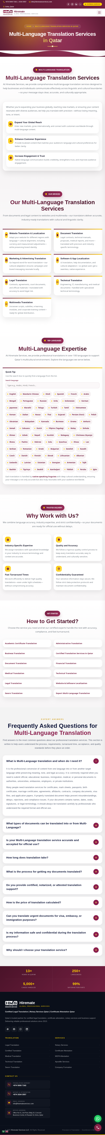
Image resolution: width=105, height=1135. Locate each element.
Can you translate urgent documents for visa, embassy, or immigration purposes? (51, 917)
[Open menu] (99, 12)
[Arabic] (3, 1131)
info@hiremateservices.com (41, 2)
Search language (12, 380)
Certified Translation (27, 1051)
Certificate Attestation (77, 1051)
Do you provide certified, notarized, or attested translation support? (51, 887)
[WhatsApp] (80, 4)
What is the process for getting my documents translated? (51, 871)
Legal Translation (27, 1045)
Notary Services (77, 1045)
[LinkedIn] (76, 4)
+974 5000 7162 (19, 1085)
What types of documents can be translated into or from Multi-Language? (51, 825)
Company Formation (77, 1067)
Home (29, 26)
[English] (7, 1131)
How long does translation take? (51, 857)
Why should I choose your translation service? (51, 950)
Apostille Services (77, 1062)
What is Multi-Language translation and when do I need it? (51, 761)
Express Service (93, 4)
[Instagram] (72, 4)
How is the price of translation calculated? (51, 902)
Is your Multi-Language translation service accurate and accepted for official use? (51, 842)
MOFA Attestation (77, 1056)
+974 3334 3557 (19, 1094)
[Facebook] (68, 4)
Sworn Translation (27, 1067)
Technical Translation (27, 1062)
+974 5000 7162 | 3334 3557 (15, 2)
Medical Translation (27, 1056)
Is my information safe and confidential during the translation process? (51, 934)
